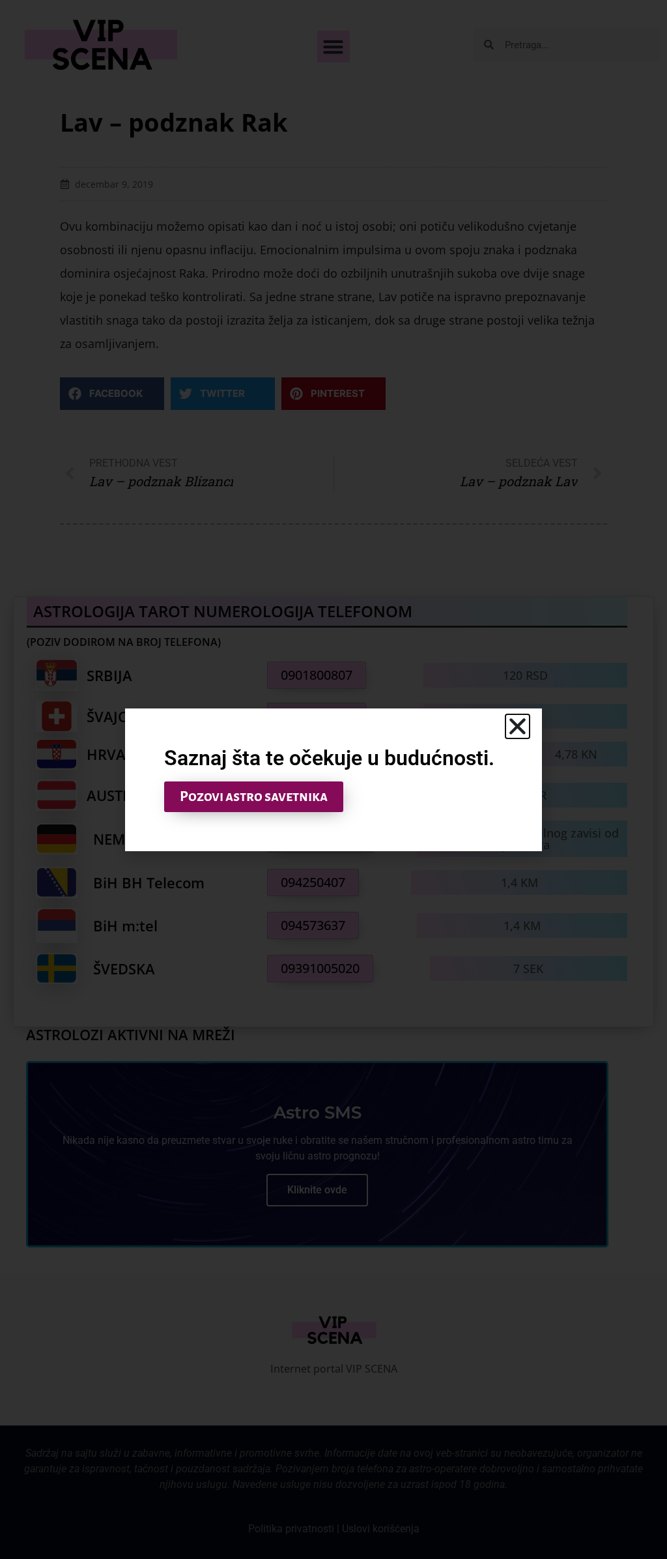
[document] (333, 779)
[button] (517, 726)
